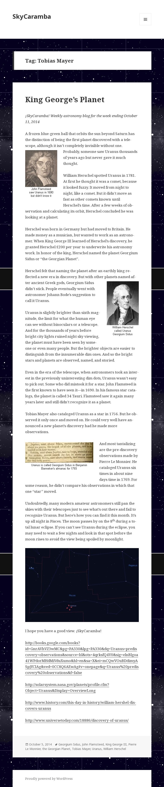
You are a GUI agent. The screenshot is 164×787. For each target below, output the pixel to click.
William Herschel (114, 749)
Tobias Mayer (81, 749)
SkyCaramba (32, 16)
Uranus (97, 749)
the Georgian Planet (56, 749)
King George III (116, 744)
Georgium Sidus (69, 744)
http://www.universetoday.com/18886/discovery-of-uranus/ (77, 720)
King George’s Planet (64, 99)
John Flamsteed (93, 744)
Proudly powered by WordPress (49, 779)
